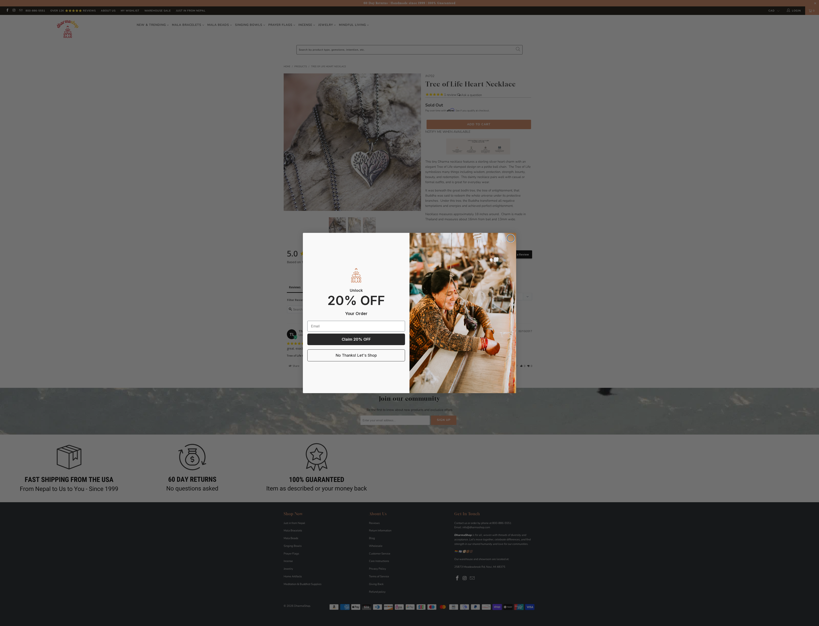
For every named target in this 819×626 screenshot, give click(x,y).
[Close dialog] (510, 238)
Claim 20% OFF (356, 339)
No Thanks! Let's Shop (356, 355)
